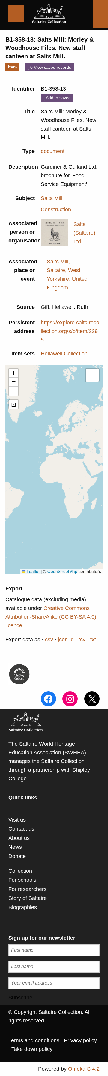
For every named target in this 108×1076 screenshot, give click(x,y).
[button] (13, 373)
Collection (20, 871)
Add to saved (58, 97)
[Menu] (16, 13)
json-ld (66, 639)
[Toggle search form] (100, 14)
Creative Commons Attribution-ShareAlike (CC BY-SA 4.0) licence (50, 616)
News (15, 847)
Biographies (22, 907)
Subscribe (20, 997)
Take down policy (31, 1049)
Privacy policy (80, 1040)
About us (19, 838)
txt (93, 639)
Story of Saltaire (27, 898)
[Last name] (54, 967)
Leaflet (33, 571)
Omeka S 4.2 (84, 1069)
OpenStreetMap (62, 571)
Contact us (21, 829)
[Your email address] (54, 983)
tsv (82, 639)
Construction (56, 210)
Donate (17, 856)
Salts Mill (51, 198)
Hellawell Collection (64, 354)
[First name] (54, 950)
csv (49, 639)
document (52, 151)
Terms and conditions (33, 1040)
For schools (22, 880)
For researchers (27, 889)
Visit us (17, 820)
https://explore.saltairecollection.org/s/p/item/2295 (70, 331)
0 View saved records (50, 67)
